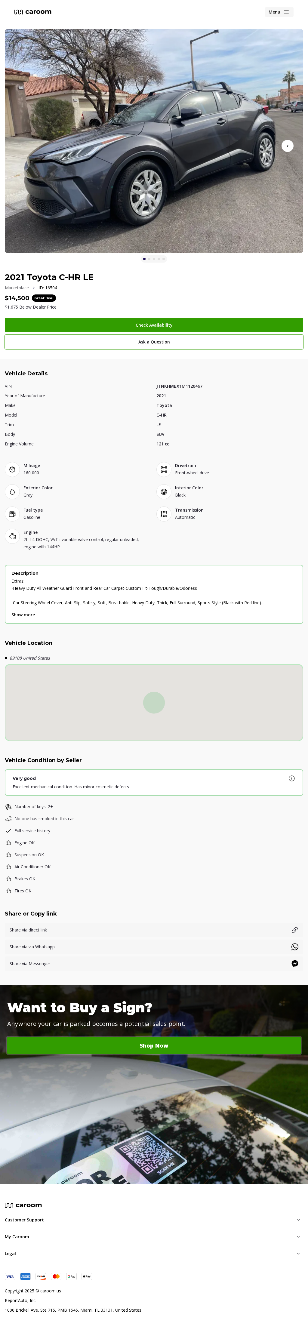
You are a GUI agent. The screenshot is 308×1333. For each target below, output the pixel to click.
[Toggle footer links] (298, 1220)
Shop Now (154, 1045)
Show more (23, 614)
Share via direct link (28, 930)
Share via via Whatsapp (32, 947)
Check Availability (154, 325)
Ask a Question (154, 342)
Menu (274, 12)
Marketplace (17, 288)
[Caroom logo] (32, 12)
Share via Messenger (30, 963)
